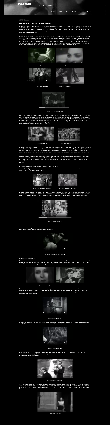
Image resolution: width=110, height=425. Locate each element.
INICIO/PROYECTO (52, 11)
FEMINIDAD (81, 11)
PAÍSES (60, 11)
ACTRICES (66, 11)
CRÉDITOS (89, 11)
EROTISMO (74, 11)
